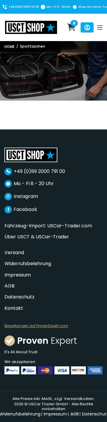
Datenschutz (19, 296)
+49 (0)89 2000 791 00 (24, 7)
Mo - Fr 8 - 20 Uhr (59, 7)
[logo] (30, 154)
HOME (9, 46)
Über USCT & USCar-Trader (36, 236)
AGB (9, 285)
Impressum (17, 274)
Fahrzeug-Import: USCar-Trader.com (48, 225)
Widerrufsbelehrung (27, 263)
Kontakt (13, 308)
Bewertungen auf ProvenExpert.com (36, 325)
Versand (14, 252)
